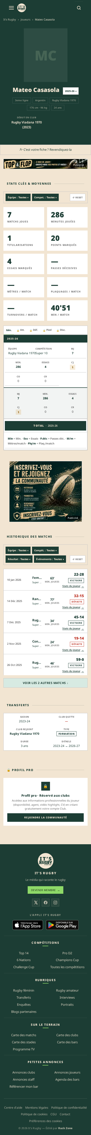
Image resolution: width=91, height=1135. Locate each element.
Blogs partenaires (23, 1011)
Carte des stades (24, 1042)
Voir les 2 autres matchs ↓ (45, 683)
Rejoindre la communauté (45, 817)
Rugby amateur (67, 990)
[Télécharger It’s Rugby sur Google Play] (62, 925)
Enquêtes (24, 1004)
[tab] (9, 330)
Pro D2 (67, 953)
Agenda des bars (67, 1079)
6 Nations (24, 960)
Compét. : (45, 550)
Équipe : (18, 197)
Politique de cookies (34, 1114)
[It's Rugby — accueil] (21, 7)
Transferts (24, 997)
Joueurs (25, 19)
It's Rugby (9, 19)
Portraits (67, 1004)
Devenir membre (45, 890)
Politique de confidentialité (69, 1107)
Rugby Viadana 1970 (24, 734)
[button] (45, 579)
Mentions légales (36, 1107)
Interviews (67, 997)
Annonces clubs (23, 1072)
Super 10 (37, 582)
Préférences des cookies (45, 1121)
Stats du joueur (73, 586)
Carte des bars (67, 1042)
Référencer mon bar (23, 1086)
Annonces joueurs (67, 1072)
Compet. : (45, 197)
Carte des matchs (23, 1035)
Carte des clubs (67, 1035)
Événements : (50, 559)
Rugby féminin (23, 990)
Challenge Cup (23, 967)
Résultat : (19, 559)
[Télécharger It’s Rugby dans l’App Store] (27, 925)
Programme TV (24, 1049)
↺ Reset (78, 197)
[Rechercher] (79, 8)
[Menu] (11, 7)
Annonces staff (23, 1079)
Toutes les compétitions (67, 967)
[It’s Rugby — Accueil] (45, 861)
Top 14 (23, 953)
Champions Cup (67, 960)
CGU (53, 1114)
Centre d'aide (13, 1107)
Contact (65, 1114)
